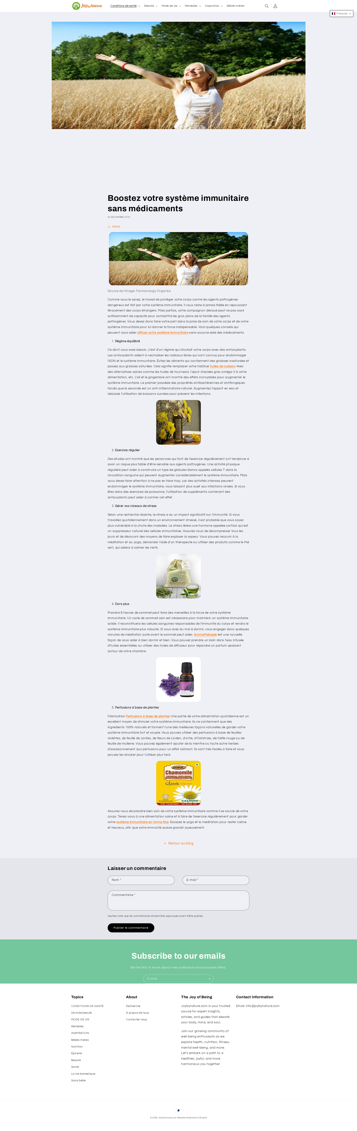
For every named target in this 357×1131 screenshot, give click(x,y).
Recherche (133, 1006)
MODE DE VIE (80, 1019)
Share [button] (116, 226)
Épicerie (76, 1053)
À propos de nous (137, 1012)
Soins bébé (78, 1080)
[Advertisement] (178, 165)
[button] (125, 6)
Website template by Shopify (192, 1118)
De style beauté (81, 1012)
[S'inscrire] (209, 979)
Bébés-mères (80, 1040)
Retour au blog (181, 843)
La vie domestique (83, 1073)
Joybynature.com (167, 1118)
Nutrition (77, 1046)
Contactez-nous (136, 1019)
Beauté (76, 1060)
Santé (75, 1067)
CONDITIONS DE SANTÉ (87, 1006)
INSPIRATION (80, 1033)
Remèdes (77, 1026)
